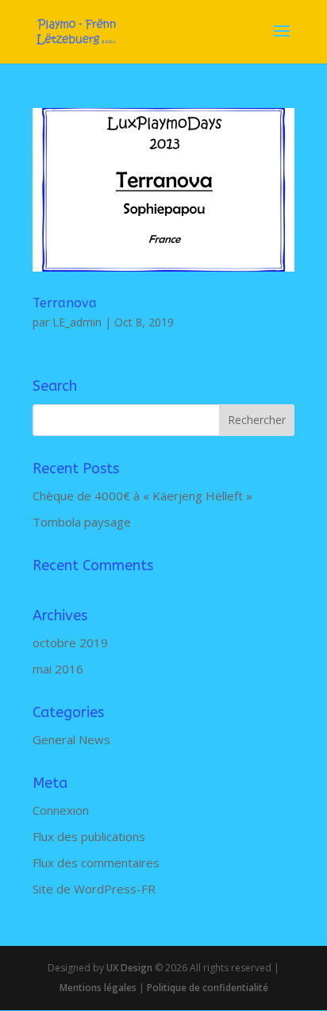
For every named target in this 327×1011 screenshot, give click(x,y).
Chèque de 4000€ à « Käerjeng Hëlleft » (142, 496)
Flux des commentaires (96, 862)
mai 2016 (58, 669)
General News (71, 739)
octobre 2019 (70, 642)
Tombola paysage (82, 522)
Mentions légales (98, 987)
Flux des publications (89, 836)
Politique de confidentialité (207, 987)
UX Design (128, 967)
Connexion (61, 810)
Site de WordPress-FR (94, 889)
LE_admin (77, 322)
